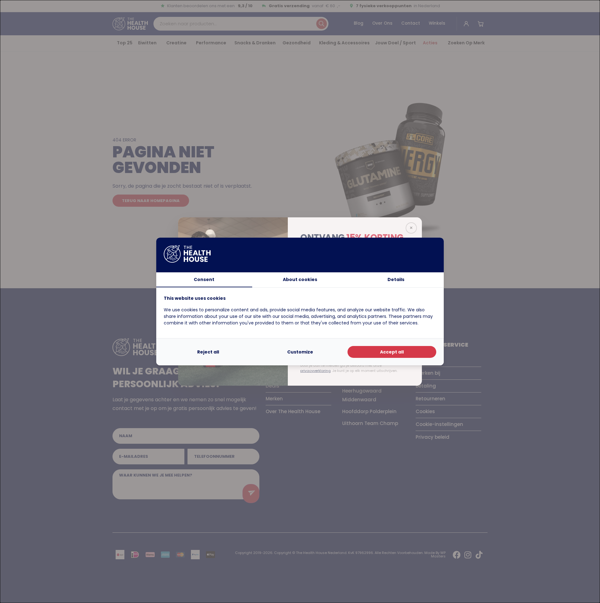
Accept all (392, 352)
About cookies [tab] (300, 279)
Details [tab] (396, 279)
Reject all (208, 352)
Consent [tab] (204, 279)
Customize (300, 352)
